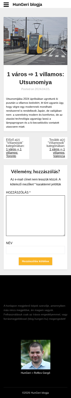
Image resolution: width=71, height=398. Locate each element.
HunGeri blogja (27, 4)
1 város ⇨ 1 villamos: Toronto (14, 153)
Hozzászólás (18, 192)
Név (9, 243)
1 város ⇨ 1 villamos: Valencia (57, 153)
